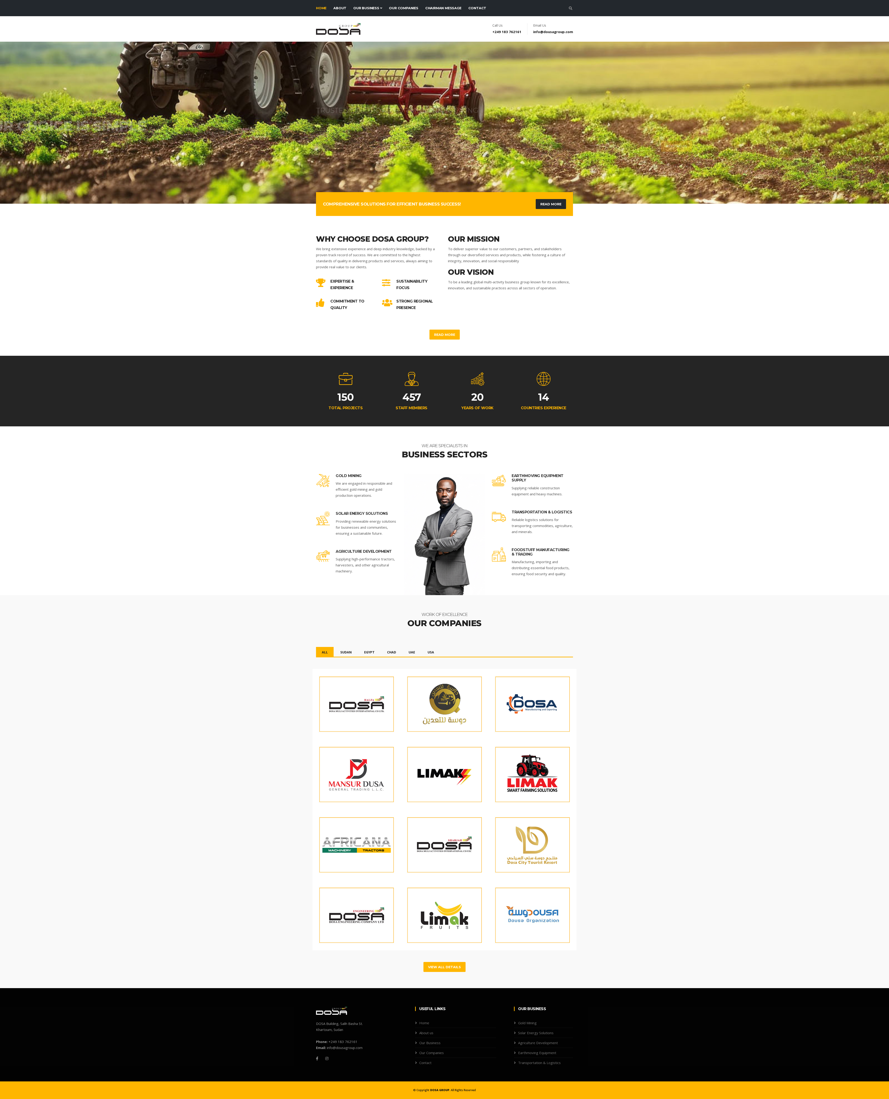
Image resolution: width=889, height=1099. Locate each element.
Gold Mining (349, 476)
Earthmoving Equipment (537, 1052)
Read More (556, 147)
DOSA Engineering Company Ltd (344, 915)
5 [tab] (458, 187)
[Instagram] (327, 1058)
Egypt (369, 652)
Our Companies (403, 8)
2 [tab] (437, 187)
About (339, 8)
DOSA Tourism (514, 842)
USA (431, 652)
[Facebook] (317, 1058)
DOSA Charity (513, 912)
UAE (412, 652)
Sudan (346, 652)
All (325, 652)
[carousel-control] (12, 123)
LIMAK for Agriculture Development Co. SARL (527, 774)
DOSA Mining (424, 701)
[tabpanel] (444, 123)
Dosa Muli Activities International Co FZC (437, 845)
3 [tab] (444, 187)
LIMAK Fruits (424, 912)
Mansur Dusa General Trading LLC (350, 774)
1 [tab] (430, 187)
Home (321, 8)
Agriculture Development (364, 551)
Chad (391, 652)
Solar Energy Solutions (362, 513)
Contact (477, 8)
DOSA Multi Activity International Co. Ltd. (350, 704)
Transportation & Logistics (542, 512)
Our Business (366, 8)
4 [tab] (451, 187)
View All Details (444, 967)
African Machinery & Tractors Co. (348, 845)
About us (426, 1032)
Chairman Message (443, 8)
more (331, 723)
